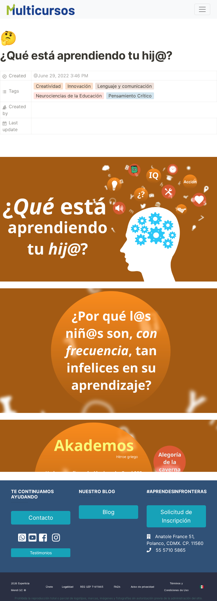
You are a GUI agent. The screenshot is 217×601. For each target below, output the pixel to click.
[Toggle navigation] (202, 9)
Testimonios (41, 552)
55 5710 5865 (171, 550)
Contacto (41, 517)
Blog (108, 512)
